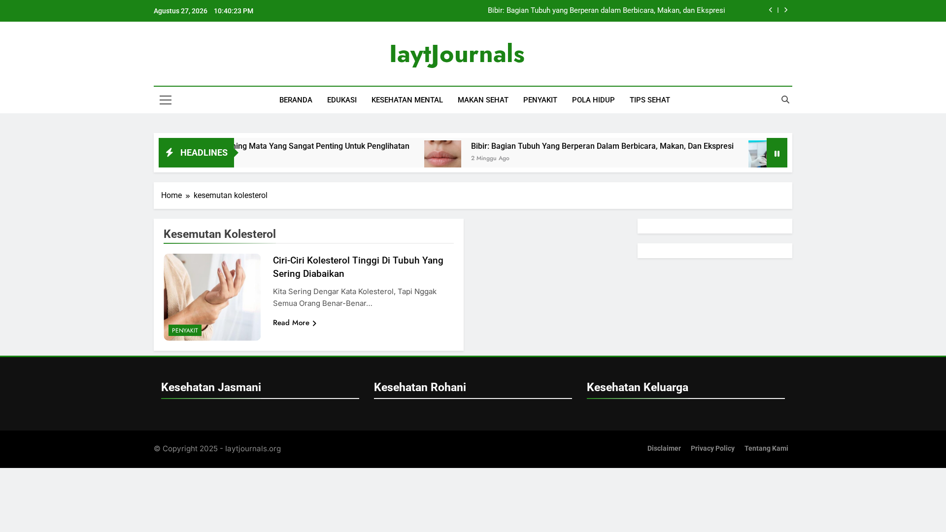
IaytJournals (457, 53)
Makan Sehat (483, 100)
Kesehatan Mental (407, 100)
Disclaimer (664, 448)
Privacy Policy (713, 448)
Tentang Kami (766, 448)
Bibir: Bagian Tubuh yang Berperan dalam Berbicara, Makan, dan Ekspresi (606, 11)
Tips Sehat (650, 100)
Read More (291, 322)
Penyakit (540, 100)
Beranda (295, 100)
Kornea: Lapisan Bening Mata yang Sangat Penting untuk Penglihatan (271, 146)
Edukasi (342, 100)
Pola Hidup (593, 100)
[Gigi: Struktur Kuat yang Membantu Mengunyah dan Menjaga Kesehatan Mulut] (752, 158)
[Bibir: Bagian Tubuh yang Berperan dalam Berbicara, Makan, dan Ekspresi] (428, 158)
